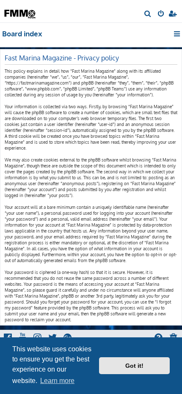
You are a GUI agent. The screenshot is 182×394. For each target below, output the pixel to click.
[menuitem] (147, 14)
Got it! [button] (134, 365)
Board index (22, 33)
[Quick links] (177, 33)
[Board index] (20, 10)
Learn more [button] (57, 380)
